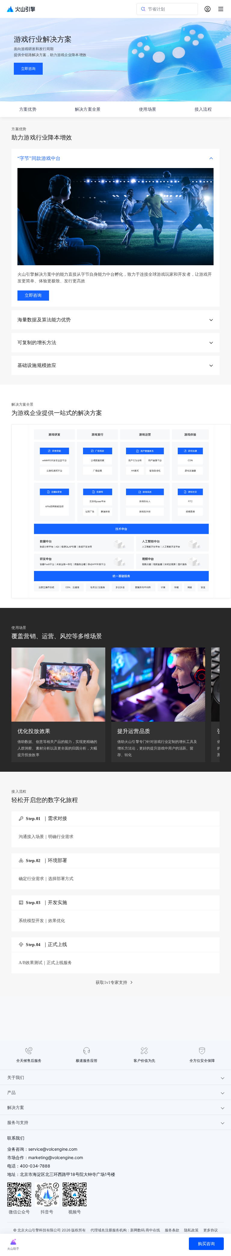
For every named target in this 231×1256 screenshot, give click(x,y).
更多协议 (210, 1230)
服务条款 (172, 1230)
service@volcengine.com (52, 1149)
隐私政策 (191, 1230)
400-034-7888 (35, 1165)
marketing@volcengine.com (55, 1157)
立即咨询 (33, 295)
